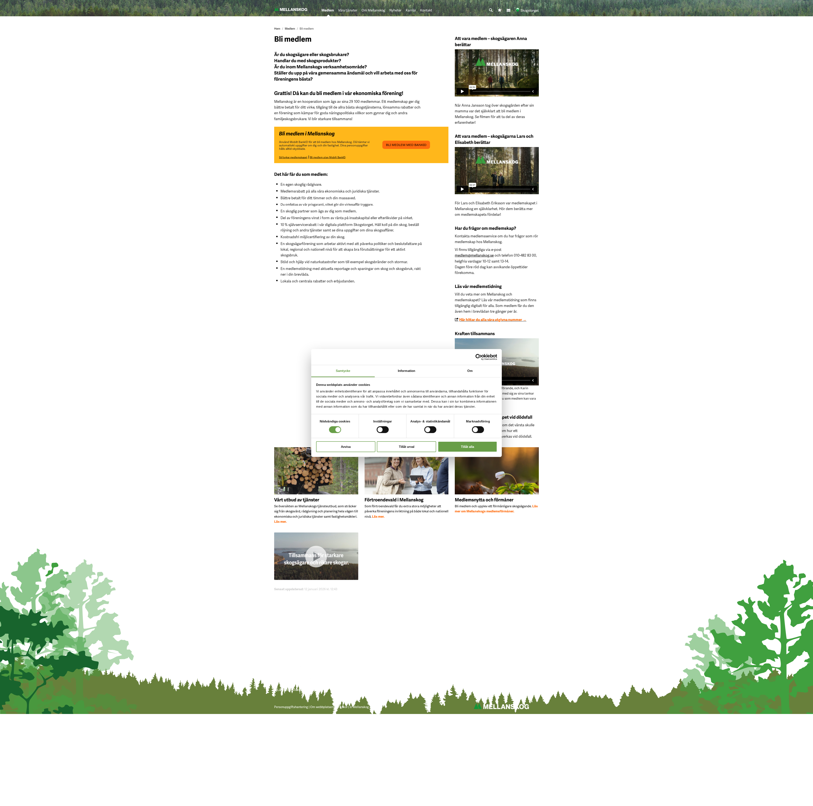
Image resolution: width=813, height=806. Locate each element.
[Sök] (491, 10)
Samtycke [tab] (343, 371)
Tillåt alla (467, 446)
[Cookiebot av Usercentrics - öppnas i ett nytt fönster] (478, 357)
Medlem (327, 10)
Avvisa (346, 446)
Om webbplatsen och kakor (329, 707)
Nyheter (395, 10)
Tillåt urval (406, 446)
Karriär (411, 10)
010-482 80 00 (419, 680)
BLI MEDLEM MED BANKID (406, 145)
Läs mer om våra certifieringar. (298, 690)
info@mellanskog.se (423, 669)
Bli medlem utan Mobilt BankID (328, 157)
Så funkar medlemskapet (293, 157)
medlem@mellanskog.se (474, 255)
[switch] (383, 429)
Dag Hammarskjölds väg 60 (363, 669)
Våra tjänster (347, 10)
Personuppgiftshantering (291, 707)
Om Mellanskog (373, 10)
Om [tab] (470, 371)
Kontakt (426, 10)
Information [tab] (406, 371)
